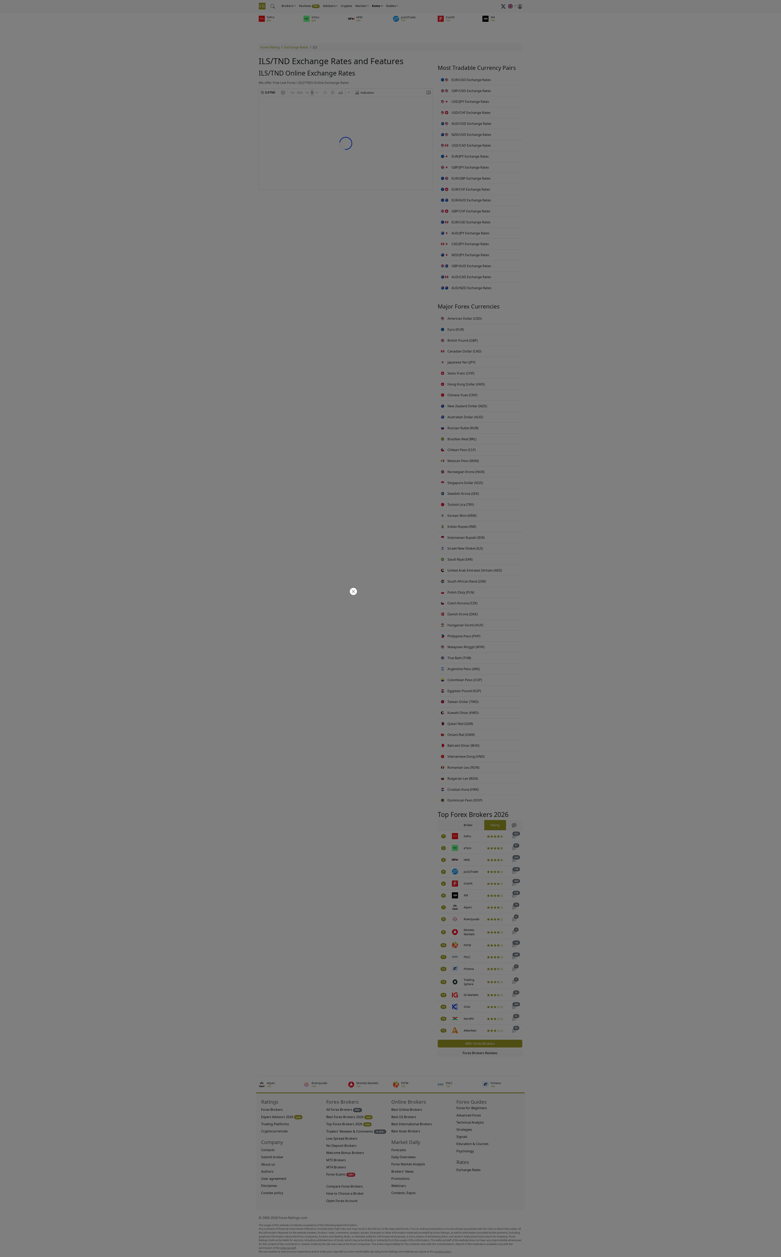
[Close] (353, 592)
